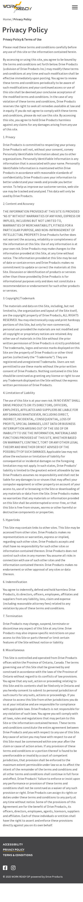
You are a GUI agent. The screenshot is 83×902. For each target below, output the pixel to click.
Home (7, 19)
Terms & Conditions (18, 855)
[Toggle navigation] (75, 7)
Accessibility (13, 844)
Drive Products (54, 876)
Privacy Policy (13, 849)
